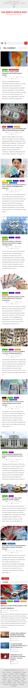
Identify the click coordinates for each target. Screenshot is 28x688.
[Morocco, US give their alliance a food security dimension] (14, 592)
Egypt (4, 126)
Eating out (10, 681)
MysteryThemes (20, 670)
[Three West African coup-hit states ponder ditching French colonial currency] (14, 386)
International (13, 182)
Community (11, 674)
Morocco (3, 603)
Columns (5, 582)
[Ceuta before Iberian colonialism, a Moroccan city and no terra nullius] (5, 645)
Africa (4, 397)
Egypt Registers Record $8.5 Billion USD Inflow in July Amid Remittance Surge (14, 129)
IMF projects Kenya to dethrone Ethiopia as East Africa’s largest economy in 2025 (12, 243)
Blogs (16, 674)
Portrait (5, 684)
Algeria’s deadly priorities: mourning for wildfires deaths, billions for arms (18, 634)
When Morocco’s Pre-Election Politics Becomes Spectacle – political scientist (17, 657)
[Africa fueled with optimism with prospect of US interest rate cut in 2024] (14, 440)
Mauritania (24, 675)
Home (3, 672)
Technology (16, 681)
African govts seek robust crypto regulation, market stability (12, 499)
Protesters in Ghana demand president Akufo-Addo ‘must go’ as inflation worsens (14, 547)
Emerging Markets (13, 69)
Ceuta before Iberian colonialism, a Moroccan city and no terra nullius (18, 645)
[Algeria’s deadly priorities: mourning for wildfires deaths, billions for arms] (5, 635)
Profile (19, 682)
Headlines (17, 126)
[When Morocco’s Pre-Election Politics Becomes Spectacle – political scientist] (5, 656)
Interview (25, 682)
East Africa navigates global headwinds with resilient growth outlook (12, 73)
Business (5, 69)
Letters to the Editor (13, 684)
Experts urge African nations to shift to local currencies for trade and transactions (13, 298)
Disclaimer (23, 3)
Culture (24, 679)
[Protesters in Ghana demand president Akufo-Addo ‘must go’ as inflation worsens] (14, 533)
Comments (22, 674)
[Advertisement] (14, 29)
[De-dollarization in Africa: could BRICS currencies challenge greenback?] (14, 337)
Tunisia (11, 677)
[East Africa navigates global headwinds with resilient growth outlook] (14, 59)
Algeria (9, 675)
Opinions (23, 681)
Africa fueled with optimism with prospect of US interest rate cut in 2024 (12, 456)
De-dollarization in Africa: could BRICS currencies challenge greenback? (13, 352)
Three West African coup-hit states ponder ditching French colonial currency (13, 403)
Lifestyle (19, 679)
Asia (4, 181)
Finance (22, 181)
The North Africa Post (7, 3)
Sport (5, 681)
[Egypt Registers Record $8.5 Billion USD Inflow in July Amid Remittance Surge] (14, 113)
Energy (24, 672)
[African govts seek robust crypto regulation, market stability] (14, 488)
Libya (18, 675)
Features (10, 126)
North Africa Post (15, 610)
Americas (3, 601)
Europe (13, 679)
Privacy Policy (16, 3)
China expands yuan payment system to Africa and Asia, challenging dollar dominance (14, 186)
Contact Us (14, 4)
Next (7, 578)
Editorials (9, 682)
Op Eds (14, 682)
